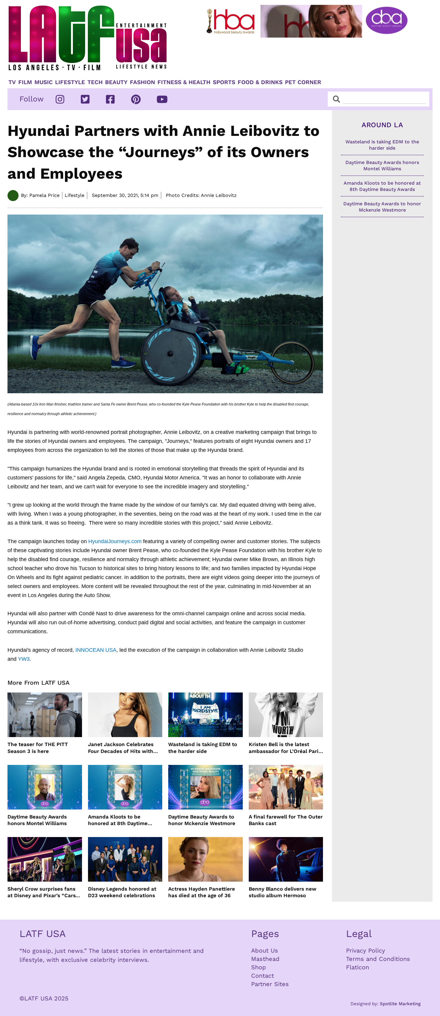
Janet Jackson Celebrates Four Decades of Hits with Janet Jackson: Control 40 (121, 747)
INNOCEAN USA (95, 650)
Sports (224, 82)
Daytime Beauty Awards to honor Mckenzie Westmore (201, 820)
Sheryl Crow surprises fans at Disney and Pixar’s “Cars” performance (42, 892)
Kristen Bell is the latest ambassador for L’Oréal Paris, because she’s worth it (286, 747)
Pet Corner (303, 82)
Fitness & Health (183, 82)
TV (12, 82)
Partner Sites (270, 984)
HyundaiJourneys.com (115, 541)
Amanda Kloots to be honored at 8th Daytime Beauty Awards (118, 820)
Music (43, 82)
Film (25, 82)
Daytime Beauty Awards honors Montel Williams (37, 820)
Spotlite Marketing (400, 1003)
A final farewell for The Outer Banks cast (286, 820)
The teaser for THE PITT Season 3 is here (37, 747)
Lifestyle (70, 82)
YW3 (24, 659)
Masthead (265, 958)
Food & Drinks (260, 82)
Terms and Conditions (378, 958)
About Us (264, 950)
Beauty (116, 82)
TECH (95, 82)
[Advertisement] (312, 56)
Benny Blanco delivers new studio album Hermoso (282, 892)
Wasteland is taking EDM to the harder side (202, 747)
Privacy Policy (365, 950)
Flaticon (357, 967)
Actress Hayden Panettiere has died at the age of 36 (201, 892)
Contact (262, 975)
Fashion (142, 82)
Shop (258, 967)
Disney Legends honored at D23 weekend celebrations (122, 892)
